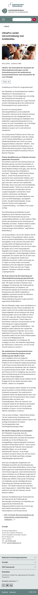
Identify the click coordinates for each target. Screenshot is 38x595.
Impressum (12, 592)
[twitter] (3, 585)
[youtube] (7, 585)
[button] (3, 19)
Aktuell (6, 26)
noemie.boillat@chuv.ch (14, 543)
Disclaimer (5, 592)
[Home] (19, 10)
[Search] (34, 19)
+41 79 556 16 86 (10, 541)
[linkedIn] (11, 585)
